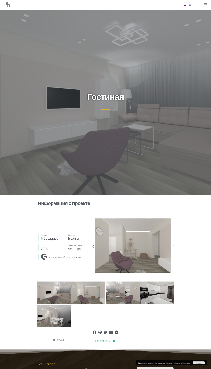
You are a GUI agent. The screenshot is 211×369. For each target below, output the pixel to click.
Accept (198, 363)
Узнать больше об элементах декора (65, 257)
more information (184, 363)
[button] (93, 246)
